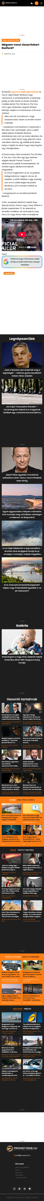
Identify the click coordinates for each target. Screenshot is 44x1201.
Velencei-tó (5, 1003)
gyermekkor (11, 896)
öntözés (25, 1056)
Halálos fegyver (6, 770)
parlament (16, 1056)
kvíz (3, 822)
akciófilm (25, 794)
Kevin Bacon (9, 722)
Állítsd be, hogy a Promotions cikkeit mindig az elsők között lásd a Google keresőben (25, 262)
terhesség (35, 874)
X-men (35, 723)
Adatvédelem (19, 1175)
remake (32, 792)
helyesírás (29, 822)
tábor (37, 979)
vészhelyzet (5, 981)
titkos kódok (10, 979)
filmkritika (5, 747)
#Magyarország (28, 1055)
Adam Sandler (27, 769)
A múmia (4, 792)
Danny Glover (16, 769)
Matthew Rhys (27, 747)
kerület (13, 822)
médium (36, 896)
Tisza (33, 1056)
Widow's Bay (26, 745)
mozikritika (9, 273)
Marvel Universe (27, 723)
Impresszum (18, 1172)
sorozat (37, 745)
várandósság (27, 874)
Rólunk (17, 1170)
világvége (5, 872)
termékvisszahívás (31, 1031)
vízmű (34, 1003)
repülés (4, 979)
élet (29, 896)
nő (37, 872)
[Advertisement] (22, 430)
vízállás (4, 1033)
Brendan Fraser (15, 792)
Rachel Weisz (6, 794)
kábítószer (12, 1080)
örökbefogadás (6, 898)
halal (32, 896)
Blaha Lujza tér (13, 1078)
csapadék (10, 1033)
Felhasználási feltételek (22, 1167)
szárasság (17, 1003)
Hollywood (26, 792)
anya (39, 872)
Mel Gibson (7, 769)
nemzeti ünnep (8, 1056)
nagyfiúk (25, 770)
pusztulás (39, 1003)
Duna (3, 1031)
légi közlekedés (14, 981)
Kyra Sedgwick (6, 723)
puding (25, 1033)
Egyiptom (4, 919)
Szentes (29, 1003)
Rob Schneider (36, 769)
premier (15, 745)
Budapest (7, 822)
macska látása (34, 921)
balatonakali (27, 981)
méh (34, 872)
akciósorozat (33, 794)
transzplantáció (27, 872)
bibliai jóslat (12, 872)
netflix (30, 770)
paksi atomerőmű (10, 1031)
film (24, 722)
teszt (34, 822)
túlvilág (25, 896)
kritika (32, 745)
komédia (38, 747)
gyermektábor (31, 979)
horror (6, 745)
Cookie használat (20, 1178)
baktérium (31, 1033)
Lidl (24, 1031)
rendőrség (5, 1078)
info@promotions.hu (23, 1155)
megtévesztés (32, 1080)
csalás (32, 1078)
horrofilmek (17, 722)
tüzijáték (11, 1055)
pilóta (16, 979)
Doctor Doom (29, 722)
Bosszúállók (37, 722)
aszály (11, 1003)
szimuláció (26, 921)
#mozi (4, 722)
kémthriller (38, 792)
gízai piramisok (12, 919)
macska (25, 919)
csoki (39, 1031)
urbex (24, 979)
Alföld (39, 1055)
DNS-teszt (5, 896)
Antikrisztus (5, 874)
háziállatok (31, 919)
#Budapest (5, 1055)
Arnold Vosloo (14, 794)
